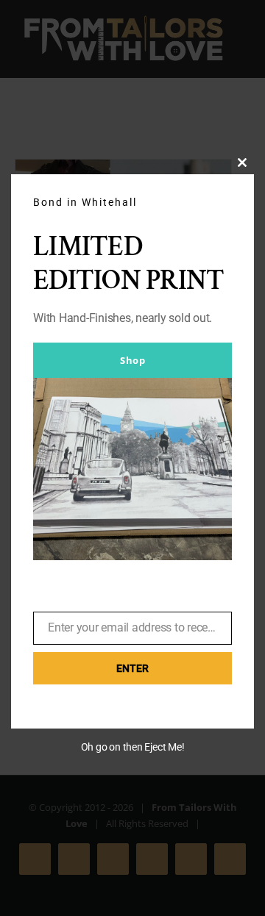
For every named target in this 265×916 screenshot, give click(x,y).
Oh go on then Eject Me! (133, 747)
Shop (132, 360)
